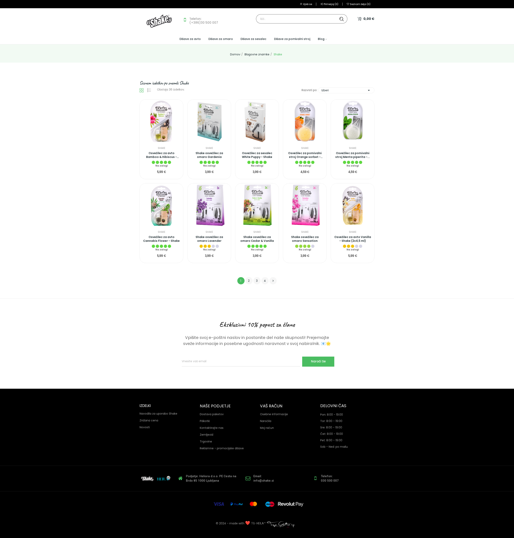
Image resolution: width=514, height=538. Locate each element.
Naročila (265, 421)
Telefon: (195, 19)
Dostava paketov (212, 414)
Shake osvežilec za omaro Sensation (305, 239)
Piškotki (205, 421)
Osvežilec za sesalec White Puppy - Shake (257, 155)
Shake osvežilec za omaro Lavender (209, 239)
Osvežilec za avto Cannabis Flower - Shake (161, 239)
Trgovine (206, 441)
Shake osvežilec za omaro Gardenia (209, 155)
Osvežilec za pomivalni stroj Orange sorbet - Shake (305, 155)
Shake (161, 148)
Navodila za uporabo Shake (158, 414)
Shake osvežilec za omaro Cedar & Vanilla (257, 239)
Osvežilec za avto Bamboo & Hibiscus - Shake (161, 155)
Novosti (145, 427)
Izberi (346, 90)
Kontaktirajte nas (211, 428)
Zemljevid (206, 435)
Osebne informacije (274, 414)
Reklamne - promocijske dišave (222, 448)
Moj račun (267, 428)
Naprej (273, 281)
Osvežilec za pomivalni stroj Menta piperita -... (352, 155)
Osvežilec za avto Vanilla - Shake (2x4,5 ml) (352, 239)
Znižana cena (149, 420)
